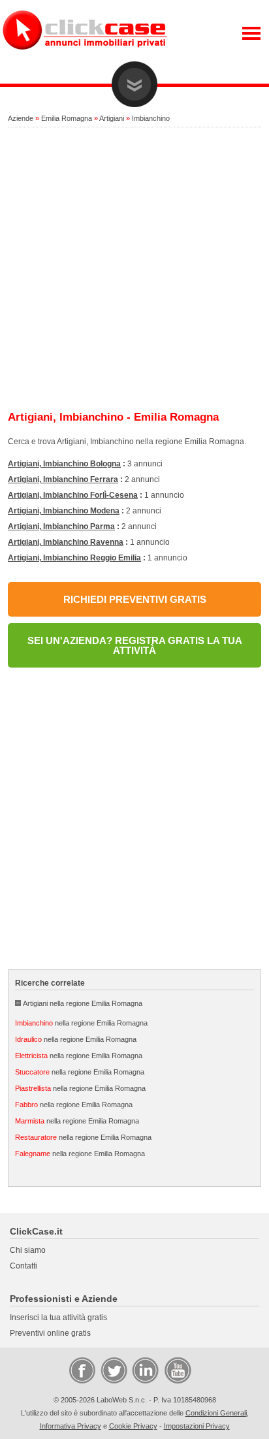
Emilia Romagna (66, 118)
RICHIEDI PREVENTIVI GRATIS (134, 599)
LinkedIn (144, 1370)
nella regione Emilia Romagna (81, 1023)
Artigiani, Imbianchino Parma (61, 526)
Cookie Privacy (133, 1426)
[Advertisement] (134, 269)
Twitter (113, 1370)
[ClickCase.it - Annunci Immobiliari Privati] (85, 58)
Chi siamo (28, 1250)
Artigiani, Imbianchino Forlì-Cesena (73, 495)
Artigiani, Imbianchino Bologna (64, 463)
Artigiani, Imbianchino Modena (63, 510)
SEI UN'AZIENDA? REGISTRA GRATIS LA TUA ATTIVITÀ (134, 645)
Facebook (81, 1370)
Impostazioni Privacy (197, 1426)
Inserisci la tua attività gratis (58, 1317)
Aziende (20, 118)
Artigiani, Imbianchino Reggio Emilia (74, 557)
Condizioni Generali (216, 1413)
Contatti (23, 1265)
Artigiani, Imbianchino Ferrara (63, 479)
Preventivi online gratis (50, 1333)
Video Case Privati (177, 1370)
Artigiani (111, 118)
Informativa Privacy (70, 1426)
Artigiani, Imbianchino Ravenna (65, 542)
